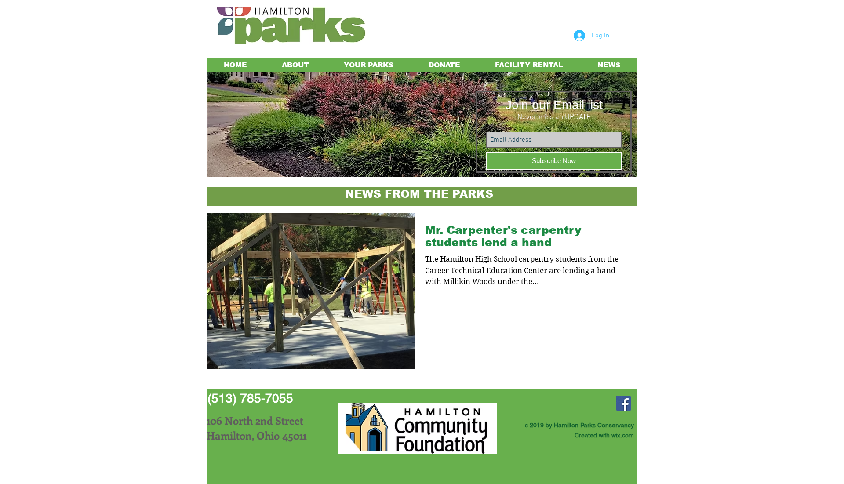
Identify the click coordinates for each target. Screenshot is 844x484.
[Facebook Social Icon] (623, 403)
